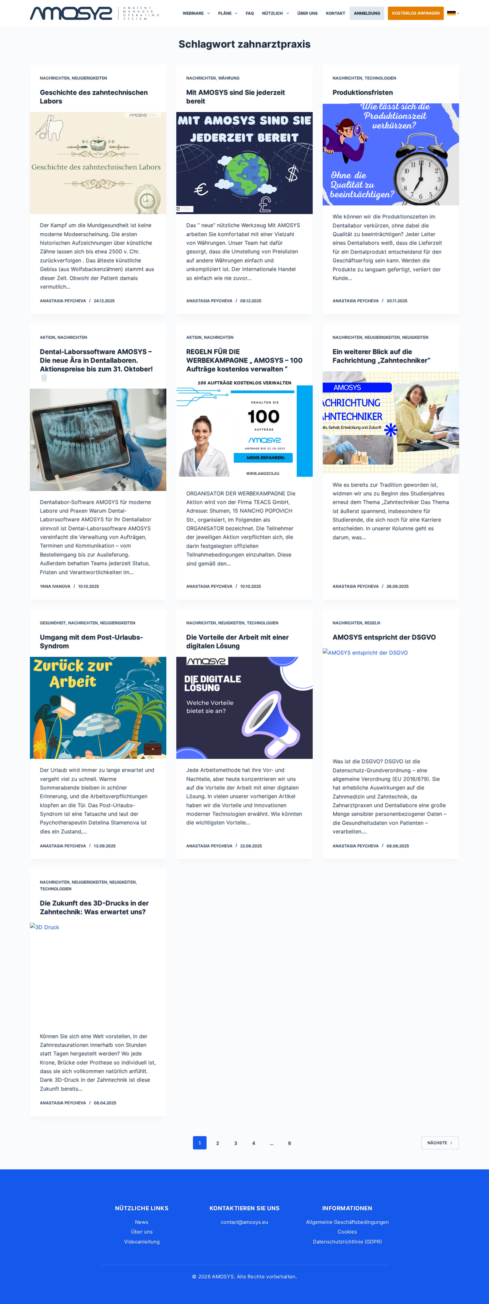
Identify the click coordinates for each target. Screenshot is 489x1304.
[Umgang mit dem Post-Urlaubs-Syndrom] (98, 708)
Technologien (380, 77)
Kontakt (335, 13)
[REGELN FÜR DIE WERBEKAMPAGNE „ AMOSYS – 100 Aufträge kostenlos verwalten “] (244, 431)
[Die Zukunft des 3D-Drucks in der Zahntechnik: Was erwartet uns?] (98, 974)
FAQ (250, 13)
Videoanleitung (142, 1242)
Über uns (307, 13)
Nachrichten (55, 77)
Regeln (372, 622)
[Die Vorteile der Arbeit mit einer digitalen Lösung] (244, 708)
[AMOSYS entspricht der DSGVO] (391, 699)
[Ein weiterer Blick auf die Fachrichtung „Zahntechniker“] (391, 422)
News (141, 1222)
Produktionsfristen (363, 92)
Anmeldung (367, 13)
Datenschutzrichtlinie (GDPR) (347, 1242)
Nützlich (272, 13)
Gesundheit (53, 622)
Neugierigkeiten (89, 77)
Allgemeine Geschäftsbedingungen (347, 1222)
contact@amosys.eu (244, 1222)
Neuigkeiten (415, 337)
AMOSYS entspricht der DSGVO (384, 637)
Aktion (47, 337)
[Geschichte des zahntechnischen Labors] (98, 163)
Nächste (437, 1142)
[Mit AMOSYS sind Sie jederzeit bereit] (244, 163)
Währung (229, 77)
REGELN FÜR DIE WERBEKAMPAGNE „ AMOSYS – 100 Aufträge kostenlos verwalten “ (244, 360)
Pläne (225, 13)
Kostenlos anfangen (416, 13)
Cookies (347, 1232)
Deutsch (453, 13)
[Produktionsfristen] (391, 154)
